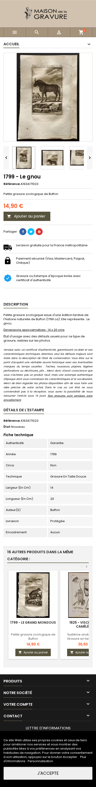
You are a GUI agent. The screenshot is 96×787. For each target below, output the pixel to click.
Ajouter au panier (26, 216)
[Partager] (22, 231)
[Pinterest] (39, 231)
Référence (11, 184)
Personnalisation (40, 761)
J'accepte (48, 773)
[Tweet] (30, 231)
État (6, 427)
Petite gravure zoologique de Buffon (33, 636)
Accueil (11, 44)
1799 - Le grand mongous (33, 622)
